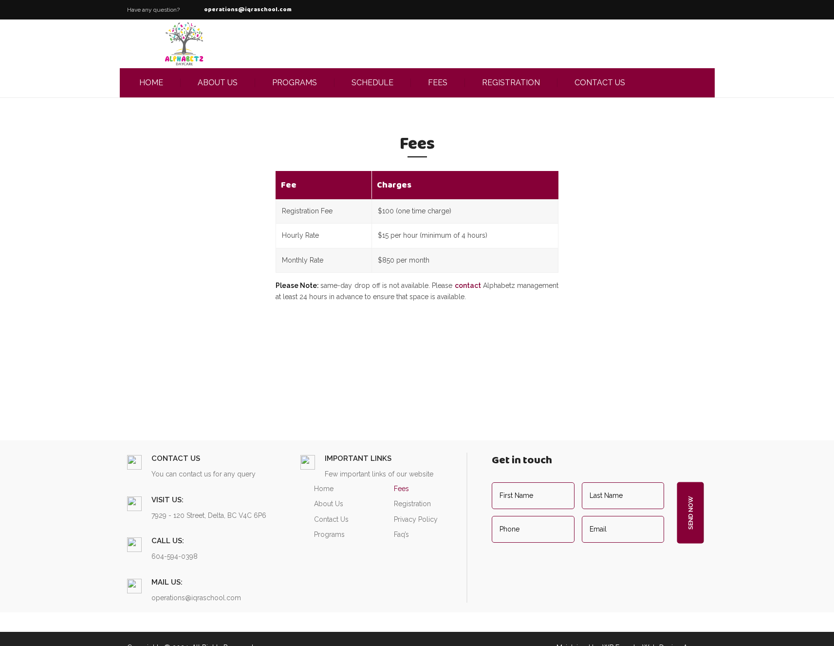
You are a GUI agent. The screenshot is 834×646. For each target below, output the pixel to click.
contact (468, 285)
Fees (401, 489)
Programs (329, 534)
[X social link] (690, 10)
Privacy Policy (416, 519)
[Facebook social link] (678, 10)
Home (324, 489)
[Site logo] (184, 43)
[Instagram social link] (701, 10)
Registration (412, 504)
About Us (328, 504)
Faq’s (401, 534)
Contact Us (331, 519)
